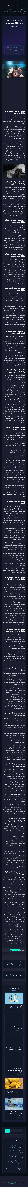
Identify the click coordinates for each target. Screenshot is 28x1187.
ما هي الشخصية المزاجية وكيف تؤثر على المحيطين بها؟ (15, 1151)
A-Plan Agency (11, 1183)
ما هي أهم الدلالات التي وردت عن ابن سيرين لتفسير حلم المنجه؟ (14, 1168)
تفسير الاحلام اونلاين (21, 9)
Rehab (11, 53)
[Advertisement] (14, 36)
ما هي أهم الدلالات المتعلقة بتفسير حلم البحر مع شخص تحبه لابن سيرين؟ (14, 1113)
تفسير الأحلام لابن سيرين (10, 9)
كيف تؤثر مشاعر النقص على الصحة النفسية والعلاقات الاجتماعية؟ (15, 1156)
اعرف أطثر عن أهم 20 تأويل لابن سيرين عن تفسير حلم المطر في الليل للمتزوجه (14, 1070)
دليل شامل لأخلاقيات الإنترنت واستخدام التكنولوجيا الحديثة (16, 1146)
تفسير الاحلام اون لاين (14, 5)
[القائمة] (26, 1)
